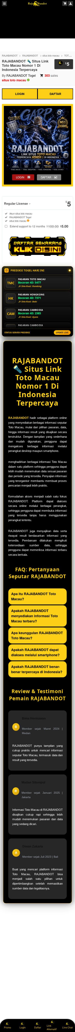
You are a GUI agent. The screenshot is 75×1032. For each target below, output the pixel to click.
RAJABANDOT (10, 55)
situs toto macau (50, 55)
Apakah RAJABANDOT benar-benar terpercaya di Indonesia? (36, 669)
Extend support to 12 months (39, 226)
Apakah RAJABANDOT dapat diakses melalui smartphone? (35, 652)
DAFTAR (55, 94)
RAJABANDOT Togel (21, 75)
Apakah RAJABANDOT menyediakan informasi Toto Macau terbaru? (34, 616)
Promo (7, 1027)
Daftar (37, 1027)
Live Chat (67, 1027)
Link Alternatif (52, 1027)
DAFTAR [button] (46, 177)
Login (23, 1027)
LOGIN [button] (20, 177)
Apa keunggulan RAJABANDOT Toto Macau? (37, 635)
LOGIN (19, 94)
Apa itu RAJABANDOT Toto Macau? (33, 596)
